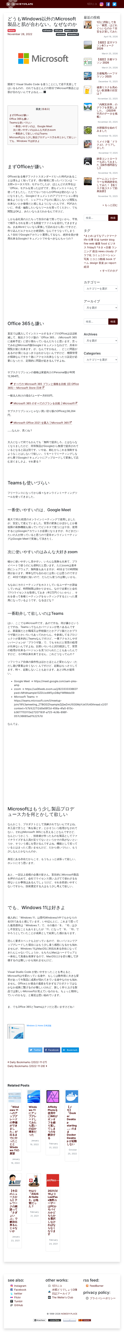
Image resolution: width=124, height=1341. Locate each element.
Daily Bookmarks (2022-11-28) (27, 1066)
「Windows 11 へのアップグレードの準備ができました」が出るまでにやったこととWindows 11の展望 (14, 1130)
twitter (18, 1293)
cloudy (109, 251)
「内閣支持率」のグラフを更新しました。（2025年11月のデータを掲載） (107, 110)
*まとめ (88, 235)
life (86, 239)
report (112, 262)
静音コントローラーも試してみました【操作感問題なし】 (107, 163)
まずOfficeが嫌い (18, 115)
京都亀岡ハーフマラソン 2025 (107, 75)
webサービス (71, 30)
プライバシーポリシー (103, 1298)
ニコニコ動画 (97, 259)
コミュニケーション (104, 255)
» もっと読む (110, 205)
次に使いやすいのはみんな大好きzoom (34, 129)
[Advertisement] (43, 281)
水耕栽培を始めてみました (107, 129)
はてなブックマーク (105, 235)
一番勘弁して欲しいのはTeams (30, 133)
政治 (95, 251)
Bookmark (72, 1050)
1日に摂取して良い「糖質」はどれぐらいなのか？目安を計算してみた (107, 27)
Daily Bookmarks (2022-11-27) (28, 1062)
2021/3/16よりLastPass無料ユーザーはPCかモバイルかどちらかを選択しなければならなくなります (53, 1212)
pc (106, 262)
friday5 (91, 247)
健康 (97, 243)
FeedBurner (96, 1285)
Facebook (53, 1050)
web (91, 243)
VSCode (58, 30)
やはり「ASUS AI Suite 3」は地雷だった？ (33, 1198)
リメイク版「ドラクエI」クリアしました (107, 144)
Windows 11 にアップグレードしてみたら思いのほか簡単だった (33, 1120)
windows (61, 34)
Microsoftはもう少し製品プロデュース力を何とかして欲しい (42, 137)
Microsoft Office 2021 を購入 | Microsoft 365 (41, 422)
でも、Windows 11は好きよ (24, 141)
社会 (96, 239)
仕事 (90, 239)
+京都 (107, 247)
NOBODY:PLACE (69, 1314)
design (94, 262)
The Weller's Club (62, 1297)
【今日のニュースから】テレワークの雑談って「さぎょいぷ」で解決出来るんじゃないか (13, 1211)
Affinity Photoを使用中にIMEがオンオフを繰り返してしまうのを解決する (53, 1122)
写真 (86, 259)
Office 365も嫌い (19, 118)
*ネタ (100, 247)
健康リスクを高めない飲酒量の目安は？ (107, 90)
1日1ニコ (92, 3)
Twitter (37, 1050)
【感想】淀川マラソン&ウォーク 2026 (107, 45)
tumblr (104, 239)
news (101, 251)
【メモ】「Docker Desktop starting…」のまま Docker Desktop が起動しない (72, 1125)
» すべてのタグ (109, 270)
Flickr (17, 1297)
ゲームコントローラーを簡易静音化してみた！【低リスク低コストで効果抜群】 (107, 185)
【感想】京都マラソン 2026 (107, 61)
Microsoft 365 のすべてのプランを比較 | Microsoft (44, 403)
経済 (86, 266)
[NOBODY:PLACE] (20, 4)
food (104, 243)
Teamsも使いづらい (20, 122)
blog (111, 239)
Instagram (20, 1285)
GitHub (18, 1305)
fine (86, 243)
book (109, 259)
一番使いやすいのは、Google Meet (32, 126)
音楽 (101, 262)
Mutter (11, 30)
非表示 (45, 109)
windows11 (73, 34)
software (47, 30)
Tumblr (18, 1301)
